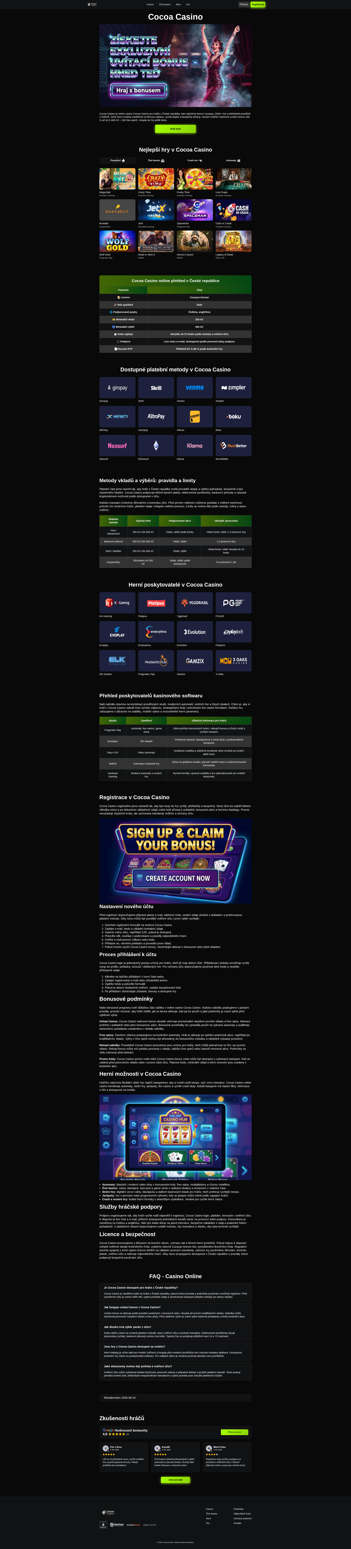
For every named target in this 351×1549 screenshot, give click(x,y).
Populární (116, 160)
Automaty (231, 160)
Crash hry (192, 160)
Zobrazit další (175, 1480)
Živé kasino (154, 160)
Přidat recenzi (234, 1432)
